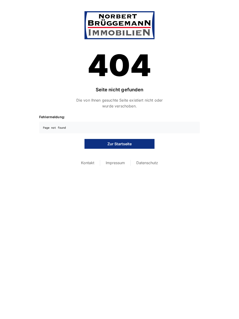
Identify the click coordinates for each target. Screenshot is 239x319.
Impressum (115, 162)
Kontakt (87, 162)
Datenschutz (147, 162)
